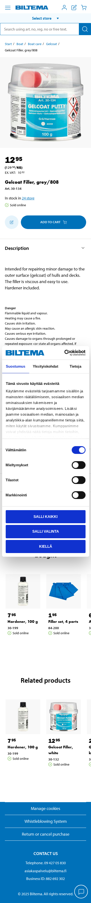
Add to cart (50, 222)
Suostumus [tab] (15, 366)
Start (8, 44)
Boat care (34, 44)
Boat (20, 44)
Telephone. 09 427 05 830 (45, 862)
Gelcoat (51, 44)
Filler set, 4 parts (63, 621)
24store (28, 198)
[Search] (85, 29)
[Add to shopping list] (11, 222)
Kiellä (45, 546)
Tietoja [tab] (75, 366)
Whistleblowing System (46, 821)
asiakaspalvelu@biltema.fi (45, 870)
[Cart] (84, 7)
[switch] (78, 465)
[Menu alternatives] (8, 8)
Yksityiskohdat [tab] (45, 366)
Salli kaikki (45, 516)
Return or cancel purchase (45, 834)
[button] (45, 18)
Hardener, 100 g (23, 621)
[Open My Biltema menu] (64, 7)
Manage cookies (45, 808)
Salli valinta (45, 531)
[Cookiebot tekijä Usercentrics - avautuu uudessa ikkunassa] (64, 353)
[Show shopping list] (74, 7)
